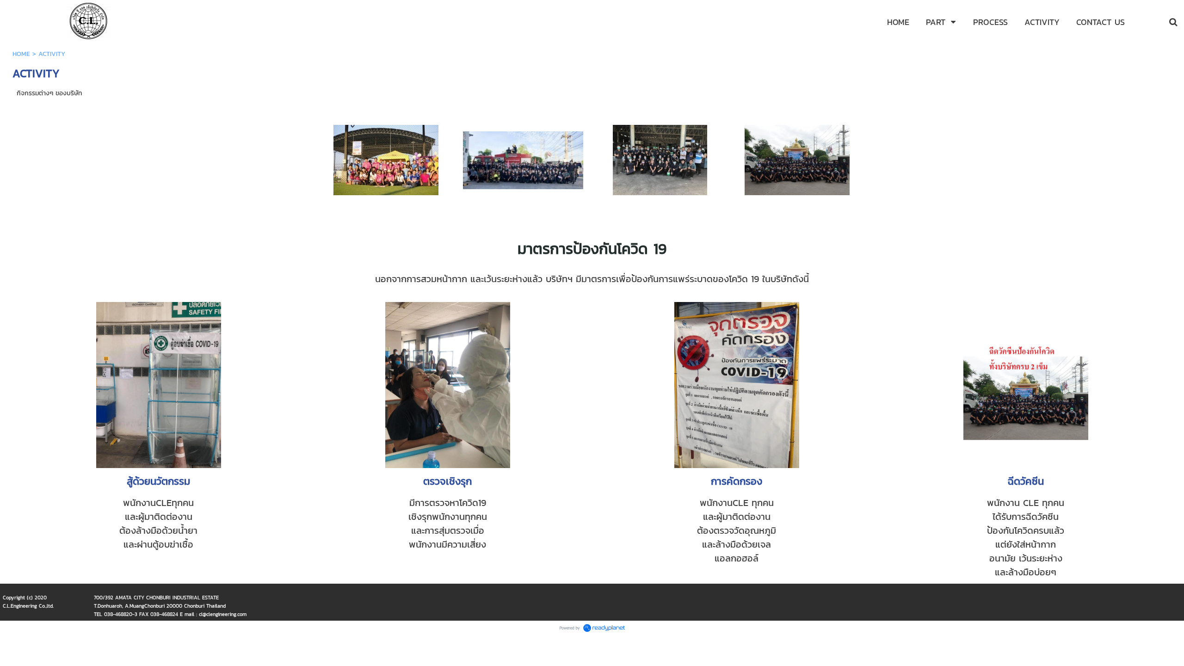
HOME (21, 54)
